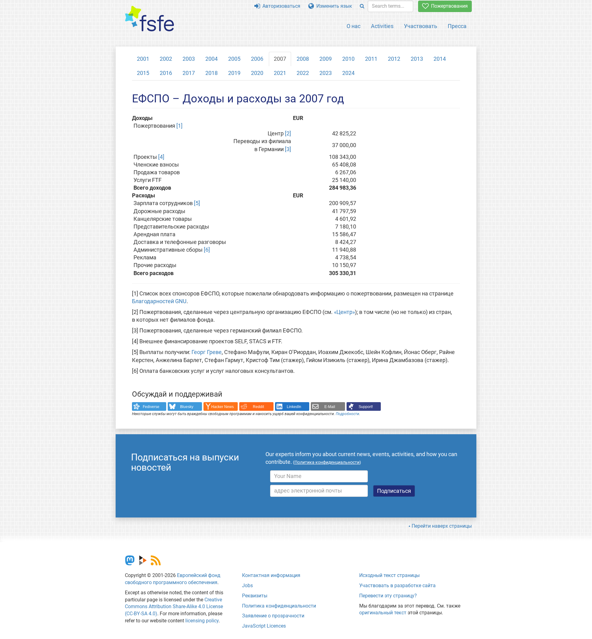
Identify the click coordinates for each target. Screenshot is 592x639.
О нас (353, 26)
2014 (440, 59)
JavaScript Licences (264, 626)
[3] (288, 149)
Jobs (247, 585)
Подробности (347, 414)
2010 (348, 59)
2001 (143, 59)
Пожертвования (448, 6)
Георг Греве (206, 352)
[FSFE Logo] (149, 19)
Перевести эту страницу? (388, 596)
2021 (280, 73)
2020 (257, 73)
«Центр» (344, 312)
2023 (325, 73)
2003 (189, 59)
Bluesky (186, 407)
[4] (161, 157)
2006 (257, 59)
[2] (288, 133)
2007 (280, 59)
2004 (211, 59)
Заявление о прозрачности (273, 616)
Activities (382, 26)
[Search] (362, 6)
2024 (348, 73)
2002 (166, 59)
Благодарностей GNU (159, 301)
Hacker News (222, 407)
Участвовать (420, 26)
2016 (166, 73)
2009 (325, 59)
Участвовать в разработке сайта (397, 585)
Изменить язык (333, 6)
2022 (303, 73)
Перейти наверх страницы (442, 526)
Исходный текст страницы (389, 575)
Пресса (457, 26)
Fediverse (151, 407)
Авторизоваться (280, 6)
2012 (394, 59)
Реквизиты (254, 596)
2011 (371, 59)
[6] (207, 250)
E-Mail (329, 407)
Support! (366, 407)
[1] (179, 126)
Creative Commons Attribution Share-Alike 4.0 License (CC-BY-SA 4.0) (174, 607)
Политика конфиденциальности (279, 606)
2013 (417, 59)
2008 (303, 59)
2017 (189, 73)
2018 (211, 73)
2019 (234, 73)
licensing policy (202, 621)
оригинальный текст (382, 613)
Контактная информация (271, 575)
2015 (143, 73)
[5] (197, 203)
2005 (234, 59)
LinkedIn (294, 407)
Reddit (258, 407)
